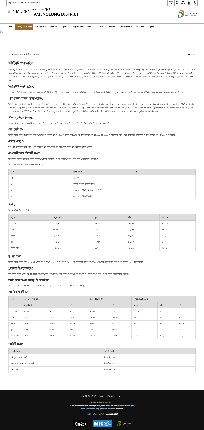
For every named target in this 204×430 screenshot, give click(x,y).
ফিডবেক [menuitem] (119, 396)
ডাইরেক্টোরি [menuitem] (53, 26)
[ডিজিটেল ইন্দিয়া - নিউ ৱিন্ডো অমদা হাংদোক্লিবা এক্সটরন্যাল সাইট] (184, 20)
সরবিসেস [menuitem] (112, 26)
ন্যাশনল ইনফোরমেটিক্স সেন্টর (126, 406)
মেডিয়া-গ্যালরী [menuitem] (126, 26)
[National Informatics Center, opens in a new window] (102, 424)
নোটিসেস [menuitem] (90, 26)
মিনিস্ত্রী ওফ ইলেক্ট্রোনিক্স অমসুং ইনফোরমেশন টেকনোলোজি (98, 409)
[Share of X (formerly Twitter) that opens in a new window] (193, 55)
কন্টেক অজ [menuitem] (109, 396)
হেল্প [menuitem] (101, 396)
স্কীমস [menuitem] (151, 26)
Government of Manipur (29, 2)
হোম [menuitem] (10, 26)
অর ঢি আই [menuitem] (140, 26)
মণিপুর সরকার (12, 2)
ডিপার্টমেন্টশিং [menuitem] (39, 26)
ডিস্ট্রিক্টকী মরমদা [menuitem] (24, 26)
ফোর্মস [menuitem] (101, 26)
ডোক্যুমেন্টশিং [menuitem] (77, 26)
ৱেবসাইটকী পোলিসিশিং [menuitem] (89, 396)
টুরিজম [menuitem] (65, 26)
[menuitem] (170, 3)
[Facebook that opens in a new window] (189, 55)
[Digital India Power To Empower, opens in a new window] (124, 424)
